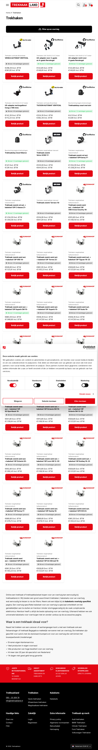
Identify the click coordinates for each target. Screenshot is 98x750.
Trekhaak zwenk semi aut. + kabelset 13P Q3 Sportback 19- (13, 409)
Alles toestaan (80, 401)
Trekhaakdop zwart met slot (79, 105)
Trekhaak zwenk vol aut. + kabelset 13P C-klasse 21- (15, 206)
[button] (7, 4)
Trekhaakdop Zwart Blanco (16, 153)
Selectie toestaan (49, 401)
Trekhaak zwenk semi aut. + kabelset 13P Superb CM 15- (16, 308)
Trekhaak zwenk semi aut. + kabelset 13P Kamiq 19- (47, 510)
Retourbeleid (55, 726)
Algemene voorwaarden (59, 723)
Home (8, 13)
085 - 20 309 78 (12, 698)
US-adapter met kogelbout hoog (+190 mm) (16, 106)
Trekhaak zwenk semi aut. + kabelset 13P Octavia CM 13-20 (77, 409)
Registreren (32, 723)
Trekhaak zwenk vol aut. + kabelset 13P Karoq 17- (78, 156)
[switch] (37, 385)
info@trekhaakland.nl (14, 701)
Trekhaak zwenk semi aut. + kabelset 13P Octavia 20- (16, 460)
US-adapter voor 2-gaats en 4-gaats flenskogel (47, 59)
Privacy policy (55, 719)
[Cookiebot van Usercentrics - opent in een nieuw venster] (84, 347)
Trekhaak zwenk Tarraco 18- (48, 203)
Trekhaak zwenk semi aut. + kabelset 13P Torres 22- (47, 258)
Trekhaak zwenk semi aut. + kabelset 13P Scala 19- (78, 308)
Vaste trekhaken (34, 699)
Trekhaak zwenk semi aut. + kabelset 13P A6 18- (15, 559)
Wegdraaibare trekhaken (38, 705)
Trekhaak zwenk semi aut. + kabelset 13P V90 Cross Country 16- (77, 207)
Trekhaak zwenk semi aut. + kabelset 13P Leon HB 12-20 (48, 460)
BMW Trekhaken (78, 723)
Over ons (9, 719)
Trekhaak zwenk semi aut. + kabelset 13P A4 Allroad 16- (48, 559)
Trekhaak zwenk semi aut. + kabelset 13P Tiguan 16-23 (79, 258)
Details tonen (85, 394)
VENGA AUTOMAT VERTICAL (16, 58)
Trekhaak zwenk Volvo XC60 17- (43, 154)
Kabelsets (54, 699)
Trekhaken (17, 13)
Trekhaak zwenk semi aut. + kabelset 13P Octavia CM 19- (48, 408)
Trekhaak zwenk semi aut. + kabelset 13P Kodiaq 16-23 (79, 460)
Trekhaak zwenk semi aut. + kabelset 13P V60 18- (15, 258)
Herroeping (54, 729)
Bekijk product (17, 76)
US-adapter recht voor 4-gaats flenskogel (77, 59)
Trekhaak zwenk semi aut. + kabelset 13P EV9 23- (78, 510)
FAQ (7, 726)
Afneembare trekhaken (37, 702)
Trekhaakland (16, 746)
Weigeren (18, 401)
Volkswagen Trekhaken (81, 733)
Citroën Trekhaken (79, 726)
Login (30, 719)
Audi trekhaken (78, 719)
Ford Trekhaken (78, 729)
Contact (9, 723)
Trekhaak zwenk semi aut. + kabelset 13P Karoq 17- (15, 510)
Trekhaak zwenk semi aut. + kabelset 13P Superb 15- (47, 308)
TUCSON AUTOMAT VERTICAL (49, 105)
